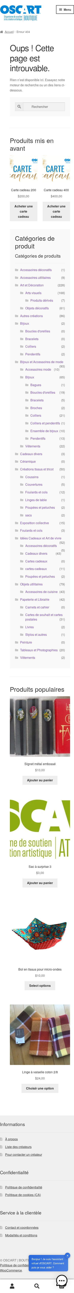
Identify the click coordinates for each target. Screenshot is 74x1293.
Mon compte (12, 1286)
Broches (36, 408)
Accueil (9, 32)
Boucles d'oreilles (37, 331)
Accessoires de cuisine (41, 591)
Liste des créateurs (18, 1146)
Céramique (28, 461)
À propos (11, 1139)
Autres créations (31, 316)
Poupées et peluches (40, 507)
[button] (61, 1280)
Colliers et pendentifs (45, 423)
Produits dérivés (41, 300)
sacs (28, 515)
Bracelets (31, 339)
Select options (40, 985)
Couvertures (33, 484)
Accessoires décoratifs (36, 270)
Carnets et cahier (37, 607)
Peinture (26, 642)
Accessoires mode (38, 369)
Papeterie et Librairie (34, 599)
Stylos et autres (36, 634)
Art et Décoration (32, 285)
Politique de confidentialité (23, 1187)
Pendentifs (32, 354)
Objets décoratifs (37, 308)
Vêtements (32, 446)
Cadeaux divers (31, 454)
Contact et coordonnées (21, 1227)
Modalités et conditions (21, 1235)
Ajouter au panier (40, 780)
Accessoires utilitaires (35, 277)
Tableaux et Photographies (39, 650)
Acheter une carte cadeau (23, 211)
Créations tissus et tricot (36, 469)
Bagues (35, 385)
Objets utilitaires (31, 584)
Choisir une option (40, 1088)
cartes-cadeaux (36, 568)
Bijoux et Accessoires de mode (41, 362)
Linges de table (36, 500)
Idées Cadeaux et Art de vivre (40, 538)
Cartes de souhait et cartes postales (44, 617)
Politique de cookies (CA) (23, 1194)
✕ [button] (68, 1255)
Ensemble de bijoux (44, 431)
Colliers (30, 346)
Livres (29, 627)
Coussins (31, 477)
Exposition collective (34, 523)
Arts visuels (33, 293)
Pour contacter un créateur (23, 1154)
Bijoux (24, 323)
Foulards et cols (36, 492)
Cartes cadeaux (36, 561)
